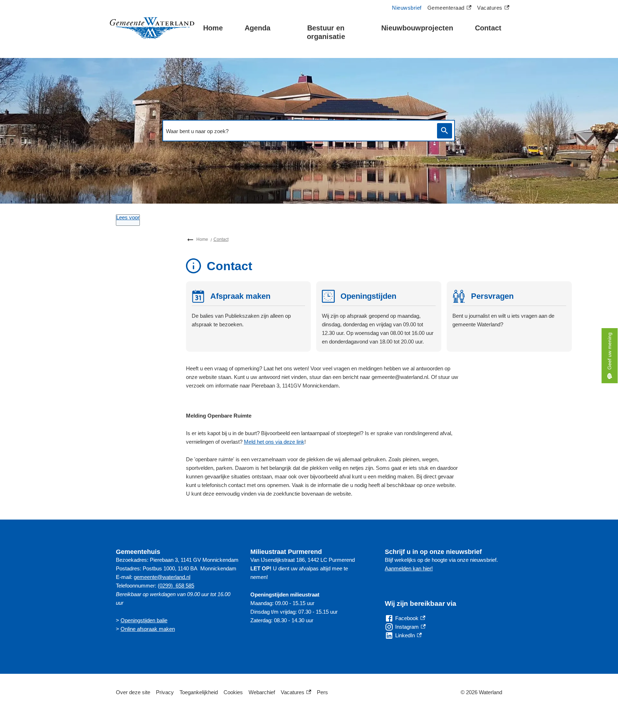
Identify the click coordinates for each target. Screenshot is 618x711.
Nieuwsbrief (407, 8)
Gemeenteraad (446, 9)
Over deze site (133, 692)
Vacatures (493, 9)
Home (213, 28)
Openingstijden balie (144, 620)
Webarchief (262, 692)
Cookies (233, 692)
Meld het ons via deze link (274, 442)
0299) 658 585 (177, 586)
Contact (488, 28)
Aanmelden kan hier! (409, 568)
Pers (322, 692)
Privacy (165, 692)
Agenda (257, 28)
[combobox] (298, 131)
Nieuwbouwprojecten (417, 28)
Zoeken (444, 130)
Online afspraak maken (148, 629)
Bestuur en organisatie (326, 32)
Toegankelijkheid (199, 692)
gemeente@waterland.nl (162, 577)
